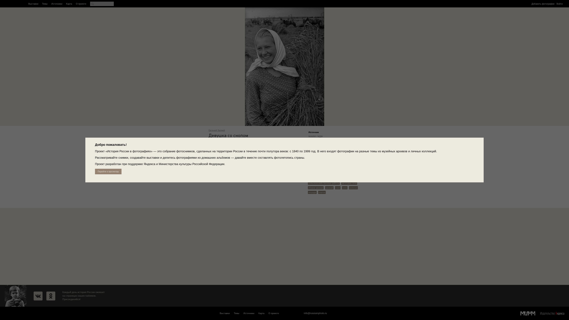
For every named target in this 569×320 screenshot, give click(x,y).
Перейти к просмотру (108, 171)
